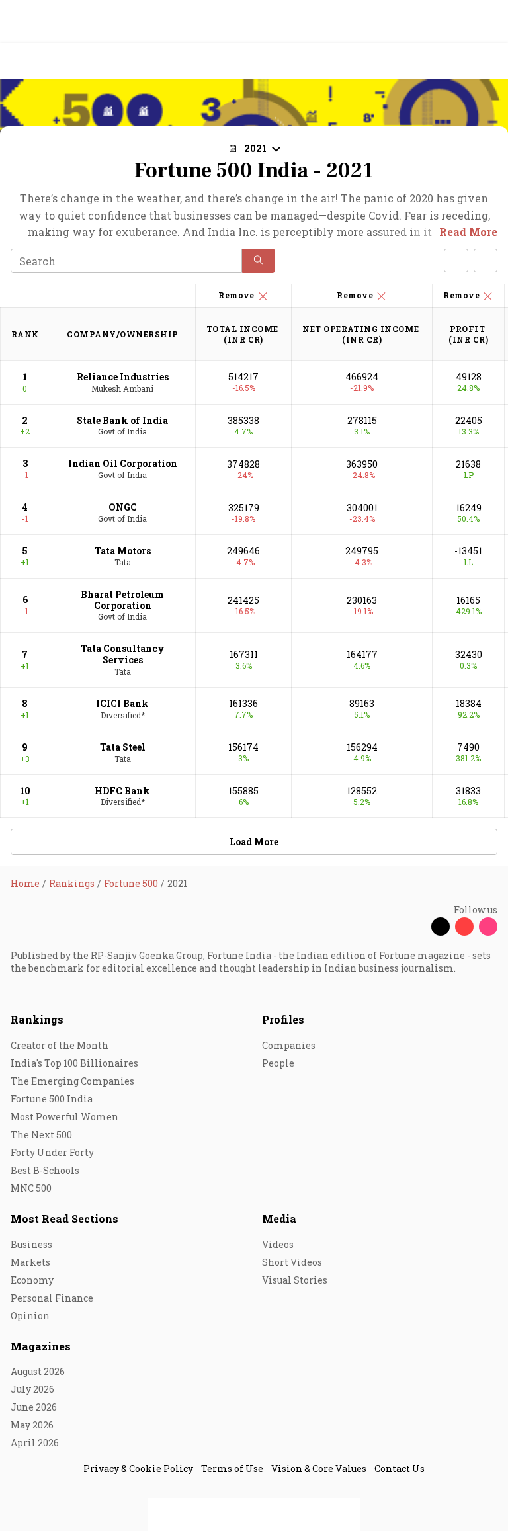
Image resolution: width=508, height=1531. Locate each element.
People (278, 1063)
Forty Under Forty (52, 1152)
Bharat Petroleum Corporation (122, 600)
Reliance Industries (123, 376)
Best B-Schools (45, 1170)
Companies (289, 1045)
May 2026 (32, 1425)
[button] (258, 261)
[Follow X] (440, 926)
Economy (32, 1280)
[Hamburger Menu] (489, 61)
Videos (278, 1244)
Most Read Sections (64, 1218)
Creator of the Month (59, 1045)
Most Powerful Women (64, 1116)
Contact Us (399, 1468)
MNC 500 (31, 1188)
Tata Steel (123, 747)
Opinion (30, 1315)
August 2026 (38, 1371)
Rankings (37, 1019)
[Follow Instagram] (488, 926)
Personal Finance (52, 1298)
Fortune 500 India (52, 1099)
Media (279, 1218)
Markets (30, 1262)
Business (31, 1244)
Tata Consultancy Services (123, 654)
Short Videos (292, 1262)
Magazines (41, 1346)
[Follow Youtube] (464, 926)
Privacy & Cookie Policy (138, 1468)
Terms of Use (232, 1468)
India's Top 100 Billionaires (74, 1063)
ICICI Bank (122, 703)
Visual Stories (294, 1280)
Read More (468, 232)
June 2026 (34, 1407)
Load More (254, 841)
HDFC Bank (122, 790)
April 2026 (35, 1442)
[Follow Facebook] (416, 926)
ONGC (122, 507)
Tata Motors (123, 550)
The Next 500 (41, 1134)
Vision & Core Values (318, 1468)
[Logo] (41, 61)
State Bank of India (122, 420)
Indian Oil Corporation (122, 463)
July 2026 (32, 1389)
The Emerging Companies (72, 1081)
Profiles (283, 1019)
